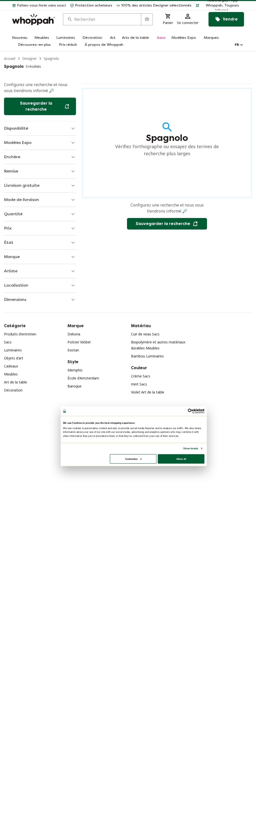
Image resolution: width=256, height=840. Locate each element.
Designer (29, 58)
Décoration (13, 390)
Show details (190, 448)
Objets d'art (13, 358)
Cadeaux (11, 366)
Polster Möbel (79, 342)
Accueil (9, 58)
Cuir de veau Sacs (145, 334)
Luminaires (13, 350)
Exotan (73, 350)
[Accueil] (33, 19)
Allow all (181, 458)
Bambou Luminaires (147, 356)
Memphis (75, 370)
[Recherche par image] (146, 19)
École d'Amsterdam (83, 378)
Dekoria (74, 334)
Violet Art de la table (147, 392)
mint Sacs (139, 384)
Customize (131, 458)
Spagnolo (51, 58)
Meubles (11, 374)
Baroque (75, 386)
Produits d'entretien (20, 334)
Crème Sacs (140, 376)
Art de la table (15, 382)
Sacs (8, 342)
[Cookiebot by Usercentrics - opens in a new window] (190, 410)
